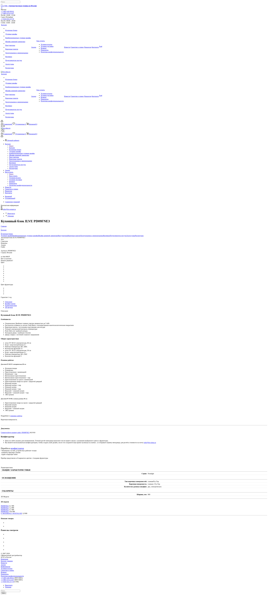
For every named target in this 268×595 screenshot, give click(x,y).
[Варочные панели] (18, 47)
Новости (4, 563)
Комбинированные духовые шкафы (25, 236)
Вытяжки (106, 236)
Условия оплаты (6, 568)
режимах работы (16, 416)
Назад (11, 146)
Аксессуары (130, 236)
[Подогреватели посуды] (18, 59)
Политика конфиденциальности (12, 576)
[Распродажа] (18, 66)
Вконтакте (11, 213)
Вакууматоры (63, 236)
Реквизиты (5, 574)
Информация (5, 567)
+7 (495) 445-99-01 (7, 11)
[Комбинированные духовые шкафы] (18, 36)
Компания (4, 559)
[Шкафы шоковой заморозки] (18, 40)
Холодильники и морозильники (91, 236)
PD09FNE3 (5, 506)
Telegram (11, 216)
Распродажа (139, 236)
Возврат (4, 572)
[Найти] (2, 4)
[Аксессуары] (18, 62)
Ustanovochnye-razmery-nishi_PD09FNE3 (15, 432)
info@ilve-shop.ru (150, 442)
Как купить (13, 176)
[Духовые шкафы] (18, 32)
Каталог (12, 148)
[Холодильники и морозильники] (18, 51)
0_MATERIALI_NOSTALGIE (11, 513)
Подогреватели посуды (118, 236)
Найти (3, 593)
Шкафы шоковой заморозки (48, 236)
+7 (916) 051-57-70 (7, 19)
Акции (3, 565)
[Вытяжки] (18, 55)
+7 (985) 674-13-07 (7, 13)
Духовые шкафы (7, 236)
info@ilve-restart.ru (9, 209)
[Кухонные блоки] (18, 28)
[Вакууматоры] (18, 43)
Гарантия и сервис (7, 570)
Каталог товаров (7, 561)
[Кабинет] (2, 122)
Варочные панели (74, 236)
